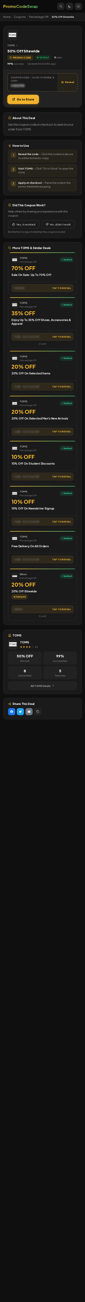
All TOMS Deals (41, 685)
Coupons (20, 16)
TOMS (11, 45)
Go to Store (25, 99)
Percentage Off (38, 16)
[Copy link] (37, 711)
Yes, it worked (25, 224)
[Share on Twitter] (20, 711)
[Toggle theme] (69, 6)
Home (6, 16)
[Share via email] (29, 711)
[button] (42, 82)
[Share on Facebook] (11, 711)
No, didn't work (60, 224)
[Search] (60, 6)
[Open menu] (78, 6)
